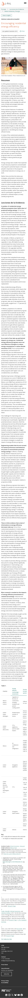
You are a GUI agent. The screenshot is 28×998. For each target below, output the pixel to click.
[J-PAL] (6, 3)
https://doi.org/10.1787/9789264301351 (13, 861)
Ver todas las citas (6, 939)
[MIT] (14, 990)
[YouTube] (19, 995)
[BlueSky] (15, 995)
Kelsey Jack (22, 846)
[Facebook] (22, 995)
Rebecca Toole (13, 848)
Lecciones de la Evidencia (16, 9)
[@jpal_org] (9, 995)
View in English (7, 15)
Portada (3, 9)
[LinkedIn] (6, 995)
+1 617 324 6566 (5, 958)
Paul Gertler (19, 929)
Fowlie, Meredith (5, 911)
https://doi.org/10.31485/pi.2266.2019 (12, 854)
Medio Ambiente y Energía (12, 11)
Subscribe (6, 974)
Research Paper (12, 906)
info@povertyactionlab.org (8, 960)
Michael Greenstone (14, 846)
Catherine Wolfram (6, 913)
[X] (12, 995)
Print (23, 31)
